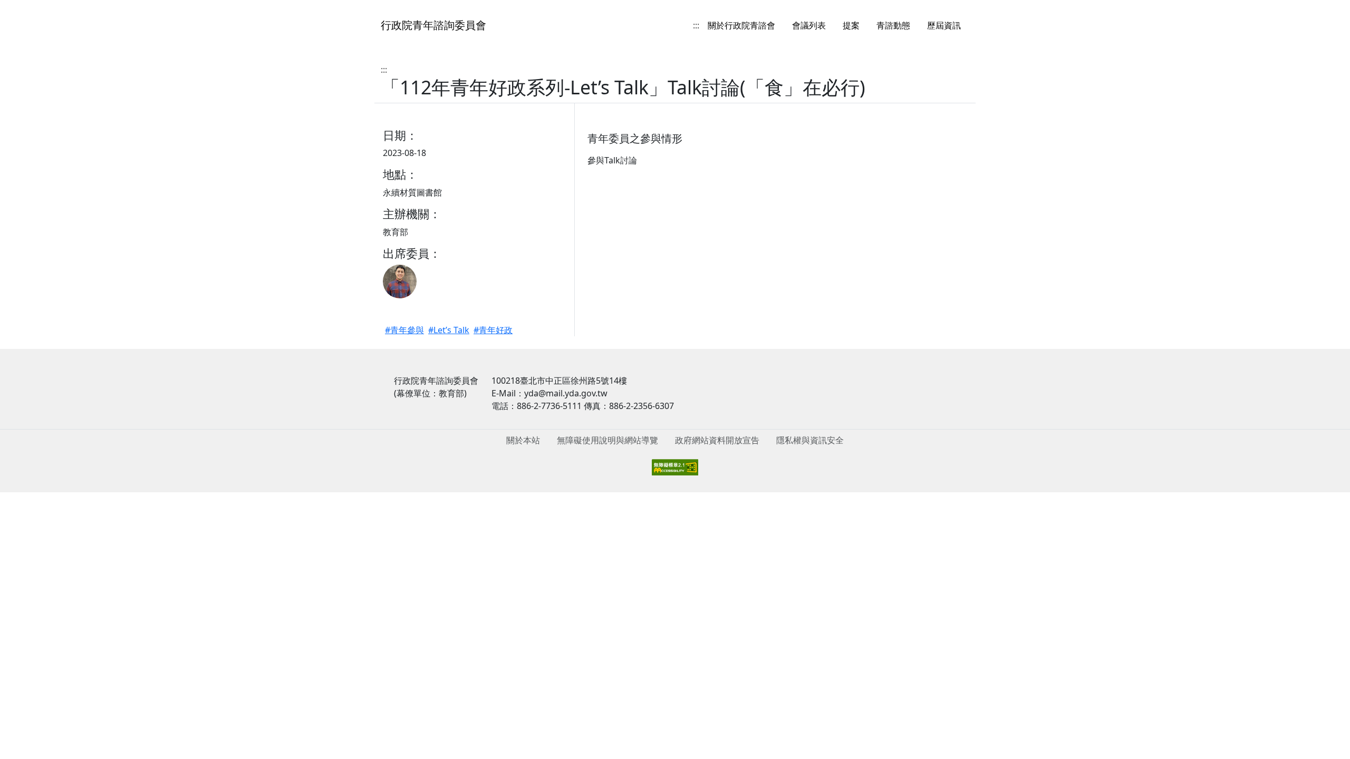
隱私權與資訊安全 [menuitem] (810, 440)
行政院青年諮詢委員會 (433, 25)
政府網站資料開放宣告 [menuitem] (717, 440)
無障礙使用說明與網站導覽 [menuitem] (607, 440)
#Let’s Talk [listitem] (448, 330)
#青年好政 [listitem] (493, 330)
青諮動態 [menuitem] (893, 25)
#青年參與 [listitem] (404, 330)
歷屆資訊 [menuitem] (944, 25)
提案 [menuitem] (851, 25)
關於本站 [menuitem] (523, 440)
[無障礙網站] (675, 466)
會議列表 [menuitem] (809, 25)
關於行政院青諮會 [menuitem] (741, 25)
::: (696, 25)
